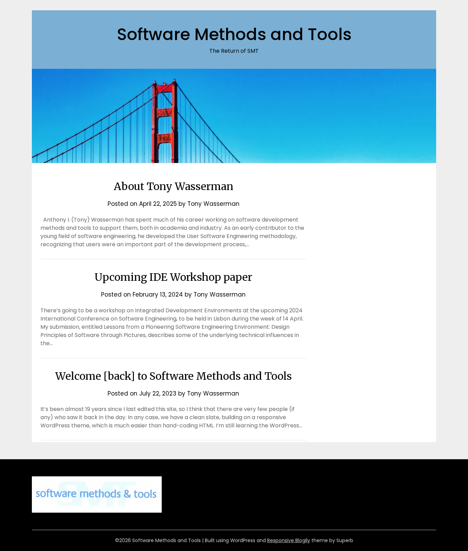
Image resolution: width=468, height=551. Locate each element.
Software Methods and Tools (234, 34)
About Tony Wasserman (173, 186)
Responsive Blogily (288, 540)
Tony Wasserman (213, 204)
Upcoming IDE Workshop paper (173, 277)
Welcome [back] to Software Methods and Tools (173, 376)
